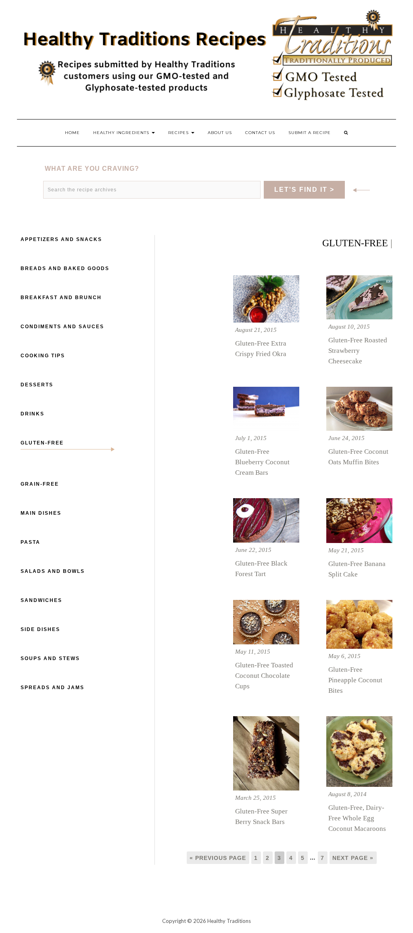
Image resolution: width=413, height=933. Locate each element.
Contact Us (260, 132)
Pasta (30, 542)
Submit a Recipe (309, 132)
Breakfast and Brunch (61, 297)
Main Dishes (41, 513)
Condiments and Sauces (62, 326)
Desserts (37, 385)
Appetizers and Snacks (61, 239)
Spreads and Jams (52, 687)
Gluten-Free (42, 443)
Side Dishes (40, 629)
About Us (220, 132)
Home (72, 132)
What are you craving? (92, 168)
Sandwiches (41, 600)
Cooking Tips (43, 356)
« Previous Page (218, 857)
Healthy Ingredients (122, 132)
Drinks (32, 414)
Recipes (179, 132)
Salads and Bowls (53, 571)
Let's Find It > (304, 189)
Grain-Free (40, 484)
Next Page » (352, 857)
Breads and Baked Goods (65, 268)
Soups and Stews (50, 658)
